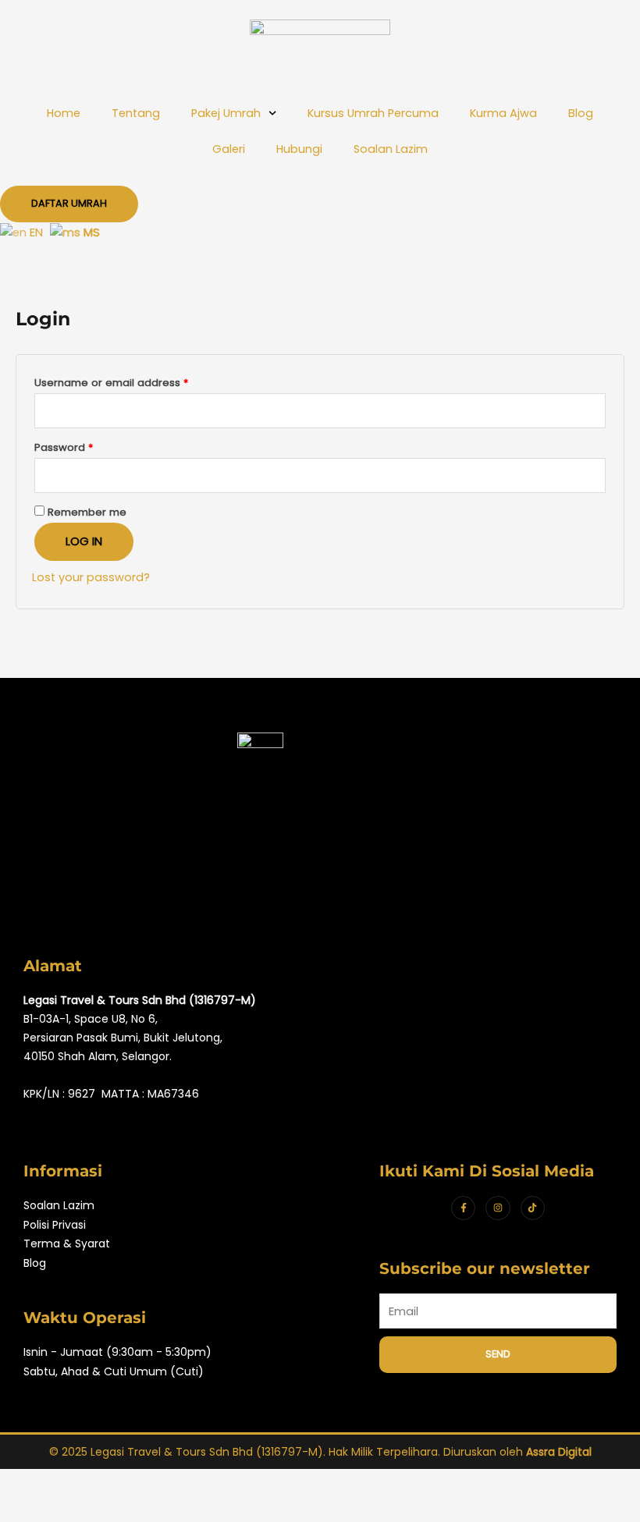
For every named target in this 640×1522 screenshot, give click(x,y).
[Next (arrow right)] (97, 1508)
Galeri (228, 149)
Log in (84, 541)
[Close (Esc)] (228, 1482)
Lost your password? (91, 577)
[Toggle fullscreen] (97, 1482)
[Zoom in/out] (31, 1482)
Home (63, 113)
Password (86, 446)
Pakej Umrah (226, 113)
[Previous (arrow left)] (31, 1508)
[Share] (162, 1482)
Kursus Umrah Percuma (373, 113)
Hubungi (299, 149)
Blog (580, 113)
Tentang (136, 113)
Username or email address (134, 381)
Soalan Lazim (391, 149)
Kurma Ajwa (503, 113)
